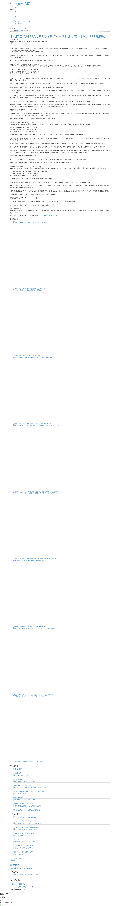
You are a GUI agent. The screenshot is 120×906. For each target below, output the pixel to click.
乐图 (14, 14)
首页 (14, 11)
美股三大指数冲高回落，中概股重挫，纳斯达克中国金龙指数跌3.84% (32, 423)
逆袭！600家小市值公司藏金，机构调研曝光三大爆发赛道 (29, 288)
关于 (14, 20)
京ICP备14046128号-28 (28, 887)
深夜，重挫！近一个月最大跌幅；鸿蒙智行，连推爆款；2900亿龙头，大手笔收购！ (36, 491)
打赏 (11, 214)
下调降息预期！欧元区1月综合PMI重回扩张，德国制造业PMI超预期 (57, 36)
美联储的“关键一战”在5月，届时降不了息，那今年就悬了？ (29, 762)
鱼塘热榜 (15, 18)
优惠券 (13, 884)
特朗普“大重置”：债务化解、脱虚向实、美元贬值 (26, 356)
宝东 (14, 16)
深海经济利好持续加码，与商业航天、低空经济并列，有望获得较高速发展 (33, 694)
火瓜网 (25, 3)
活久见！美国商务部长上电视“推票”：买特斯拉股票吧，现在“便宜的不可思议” (34, 559)
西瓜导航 (22, 884)
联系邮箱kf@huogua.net (23, 21)
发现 (14, 13)
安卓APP (19, 23)
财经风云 (23, 30)
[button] (17, 31)
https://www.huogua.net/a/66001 (48, 215)
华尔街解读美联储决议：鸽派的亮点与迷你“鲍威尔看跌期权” (29, 626)
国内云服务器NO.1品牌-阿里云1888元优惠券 (25, 875)
